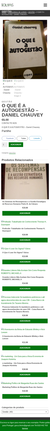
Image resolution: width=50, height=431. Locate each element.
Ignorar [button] (25, 428)
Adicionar (16, 145)
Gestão (12, 153)
